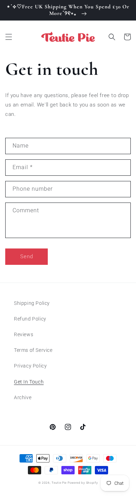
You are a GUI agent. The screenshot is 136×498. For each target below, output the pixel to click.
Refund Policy (30, 319)
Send (26, 256)
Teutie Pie (59, 482)
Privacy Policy (30, 366)
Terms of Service (33, 350)
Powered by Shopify (83, 482)
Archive (22, 397)
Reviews (23, 334)
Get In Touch (29, 382)
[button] (8, 37)
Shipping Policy (32, 303)
